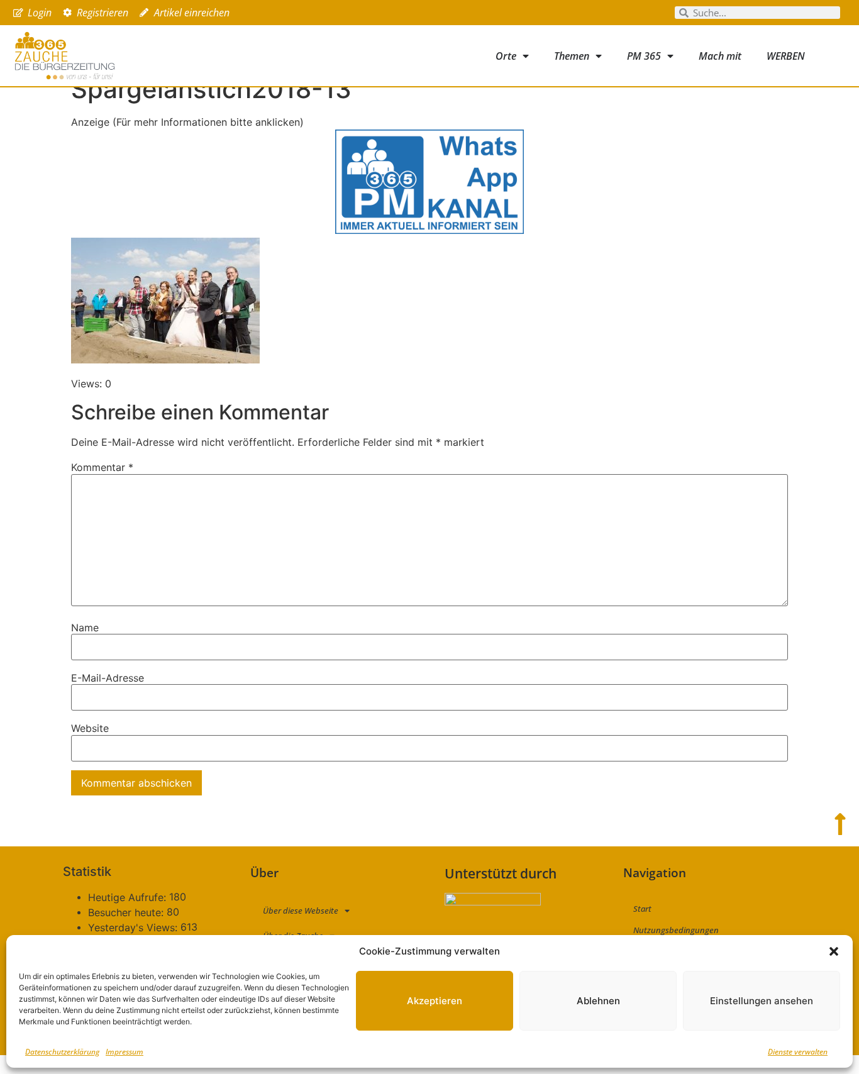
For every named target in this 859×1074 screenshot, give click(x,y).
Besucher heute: (127, 912)
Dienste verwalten (798, 1051)
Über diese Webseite (300, 910)
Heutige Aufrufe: (128, 897)
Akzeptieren (434, 1001)
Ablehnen (598, 1001)
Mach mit (720, 56)
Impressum (124, 1051)
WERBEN (786, 56)
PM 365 (644, 56)
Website (90, 728)
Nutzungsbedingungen (676, 930)
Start (642, 908)
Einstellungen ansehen (761, 1001)
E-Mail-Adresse (107, 678)
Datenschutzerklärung (62, 1051)
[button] (834, 951)
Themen (571, 56)
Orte (506, 56)
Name (85, 628)
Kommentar (102, 467)
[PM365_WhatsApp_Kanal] (429, 230)
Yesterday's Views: (134, 927)
